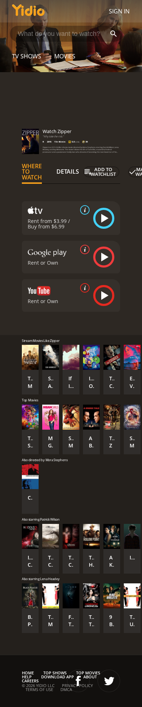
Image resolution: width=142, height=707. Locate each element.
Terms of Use (39, 689)
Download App (57, 676)
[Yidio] (28, 11)
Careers (30, 680)
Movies (64, 56)
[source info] (83, 210)
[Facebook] (78, 681)
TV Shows (26, 56)
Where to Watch (32, 172)
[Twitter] (109, 681)
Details (67, 171)
